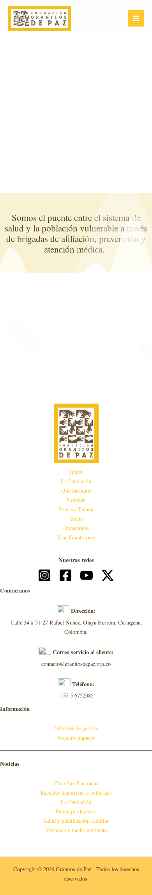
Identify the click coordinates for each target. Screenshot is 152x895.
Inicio (76, 471)
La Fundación (76, 481)
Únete (76, 518)
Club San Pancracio (76, 783)
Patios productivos (76, 811)
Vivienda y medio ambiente (76, 830)
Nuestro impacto (76, 737)
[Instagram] (44, 575)
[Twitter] (107, 575)
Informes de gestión (76, 728)
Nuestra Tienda (76, 509)
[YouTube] (86, 575)
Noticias (76, 500)
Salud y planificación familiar (76, 820)
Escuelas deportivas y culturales (76, 792)
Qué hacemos (76, 490)
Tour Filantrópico (76, 537)
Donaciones (76, 528)
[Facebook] (65, 575)
